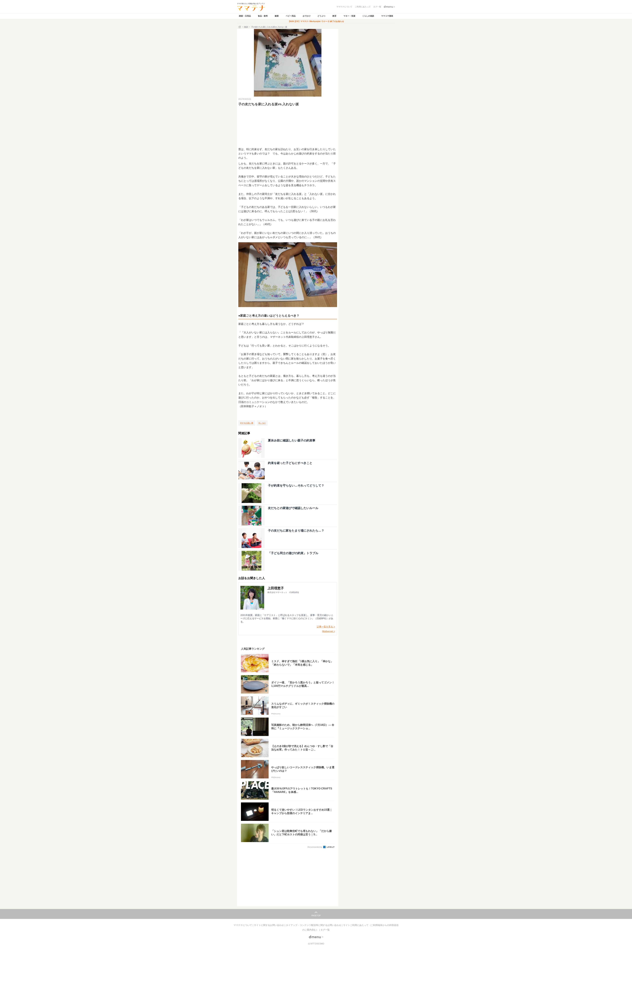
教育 (334, 16)
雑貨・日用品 (245, 16)
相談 (246, 27)
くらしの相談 (368, 16)
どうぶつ (321, 16)
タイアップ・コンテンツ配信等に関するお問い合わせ (314, 925)
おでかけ (307, 16)
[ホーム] (240, 27)
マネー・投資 (349, 16)
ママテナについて (243, 925)
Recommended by (315, 847)
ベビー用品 (291, 16)
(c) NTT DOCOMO (316, 944)
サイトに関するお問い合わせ (269, 925)
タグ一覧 (325, 929)
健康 (277, 16)
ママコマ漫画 (387, 16)
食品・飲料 (263, 16)
